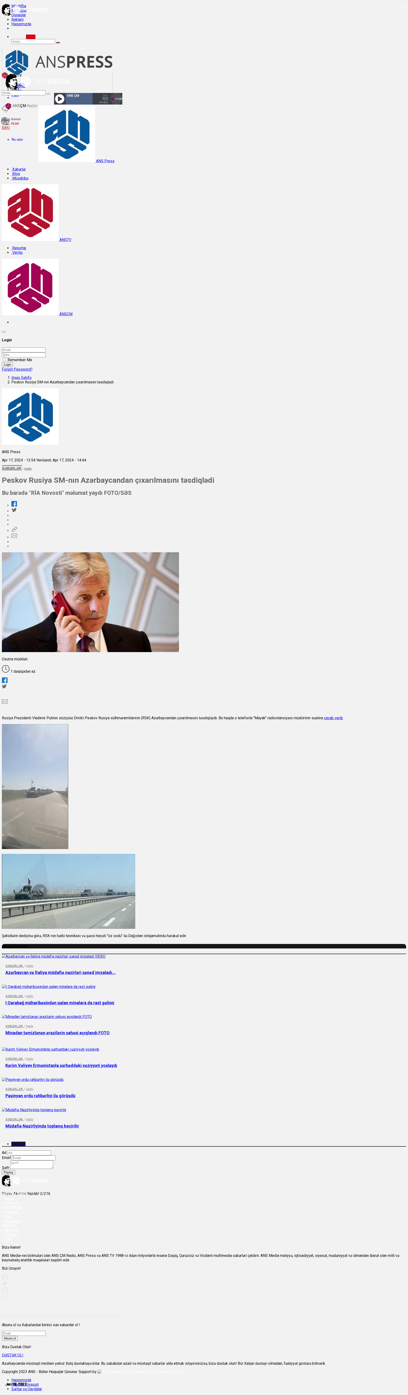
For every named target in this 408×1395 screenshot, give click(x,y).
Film (7, 1239)
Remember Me (20, 360)
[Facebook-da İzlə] (5, 1279)
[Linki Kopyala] (14, 530)
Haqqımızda (21, 24)
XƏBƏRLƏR (12, 468)
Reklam (17, 19)
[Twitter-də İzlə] (4, 1284)
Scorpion (176, 1372)
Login (7, 364)
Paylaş (8, 1172)
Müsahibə (19, 178)
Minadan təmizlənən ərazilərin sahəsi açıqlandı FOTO (57, 1032)
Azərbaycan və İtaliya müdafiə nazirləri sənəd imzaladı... (60, 972)
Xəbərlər (18, 169)
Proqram (11, 1234)
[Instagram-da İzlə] (5, 1299)
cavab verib (333, 718)
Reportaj (18, 248)
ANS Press (105, 161)
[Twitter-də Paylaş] (14, 511)
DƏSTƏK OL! (12, 1355)
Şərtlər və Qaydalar (26, 1389)
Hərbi (28, 468)
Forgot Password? (17, 369)
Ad (4, 1152)
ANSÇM (65, 314)
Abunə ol (10, 1338)
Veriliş (17, 252)
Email (6, 1157)
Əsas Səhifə (21, 377)
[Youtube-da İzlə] (5, 1292)
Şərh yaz (18, 1144)
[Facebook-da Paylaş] (14, 505)
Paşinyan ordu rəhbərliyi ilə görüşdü (40, 1095)
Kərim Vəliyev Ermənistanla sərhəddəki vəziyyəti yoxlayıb (61, 1065)
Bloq (15, 173)
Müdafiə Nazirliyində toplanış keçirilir (42, 1125)
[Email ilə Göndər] (14, 537)
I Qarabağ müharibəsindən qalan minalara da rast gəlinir (60, 1002)
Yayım (9, 1198)
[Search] (30, 37)
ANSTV (65, 239)
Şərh (5, 1167)
